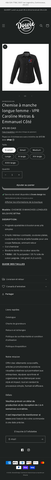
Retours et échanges (16, 330)
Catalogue (11, 317)
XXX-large (10, 163)
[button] (3, 26)
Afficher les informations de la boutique (24, 202)
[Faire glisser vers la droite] (32, 96)
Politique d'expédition (16, 346)
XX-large (37, 156)
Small (23, 150)
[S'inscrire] (42, 439)
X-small (9, 150)
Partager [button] (9, 294)
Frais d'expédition (8, 132)
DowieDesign (16, 472)
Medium (37, 150)
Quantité (5, 169)
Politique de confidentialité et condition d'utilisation (24, 338)
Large (8, 156)
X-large (22, 156)
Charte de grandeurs (16, 324)
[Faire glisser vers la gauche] (19, 96)
